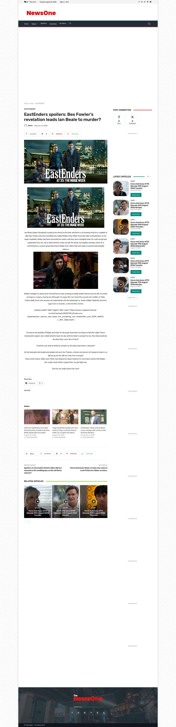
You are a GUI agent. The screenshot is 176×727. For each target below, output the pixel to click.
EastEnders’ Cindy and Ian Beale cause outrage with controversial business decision (93, 430)
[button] (149, 24)
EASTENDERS (39, 103)
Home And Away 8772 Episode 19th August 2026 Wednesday (140, 244)
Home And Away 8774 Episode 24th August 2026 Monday (65, 513)
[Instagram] (141, 1)
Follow (132, 116)
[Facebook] (139, 1)
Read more (136, 195)
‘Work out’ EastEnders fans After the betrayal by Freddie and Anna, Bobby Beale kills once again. (37, 430)
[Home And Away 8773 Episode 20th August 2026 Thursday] (93, 501)
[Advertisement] (107, 12)
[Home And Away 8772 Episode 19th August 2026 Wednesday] (121, 246)
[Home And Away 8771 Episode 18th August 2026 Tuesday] (121, 265)
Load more (131, 297)
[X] (144, 1)
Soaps (32, 103)
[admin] (26, 125)
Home (26, 103)
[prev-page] (25, 522)
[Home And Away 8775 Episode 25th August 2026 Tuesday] (37, 501)
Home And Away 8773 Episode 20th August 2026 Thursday (93, 513)
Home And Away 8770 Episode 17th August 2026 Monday (140, 282)
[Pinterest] (91, 712)
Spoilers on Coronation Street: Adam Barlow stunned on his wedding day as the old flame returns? (43, 470)
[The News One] (41, 12)
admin (30, 125)
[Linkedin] (84, 712)
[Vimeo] (147, 1)
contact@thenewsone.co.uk (92, 707)
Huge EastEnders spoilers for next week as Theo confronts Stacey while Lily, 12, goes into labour (65, 430)
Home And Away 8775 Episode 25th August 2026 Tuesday (38, 513)
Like (119, 116)
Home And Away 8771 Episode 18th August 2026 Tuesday (140, 263)
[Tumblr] (97, 712)
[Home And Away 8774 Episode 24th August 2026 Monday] (65, 501)
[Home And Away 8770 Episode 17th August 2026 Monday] (121, 284)
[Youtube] (150, 1)
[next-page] (29, 522)
